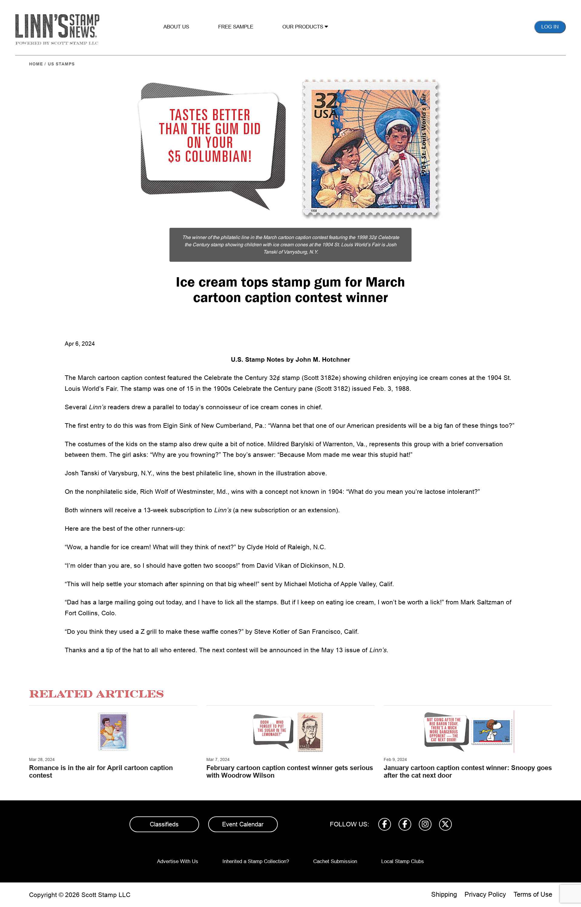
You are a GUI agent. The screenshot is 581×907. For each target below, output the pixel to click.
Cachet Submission (335, 861)
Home (36, 63)
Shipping (444, 894)
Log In (550, 27)
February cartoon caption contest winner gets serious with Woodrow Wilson (289, 771)
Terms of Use (533, 894)
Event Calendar (243, 824)
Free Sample (235, 27)
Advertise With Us (177, 861)
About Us (176, 27)
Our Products (303, 27)
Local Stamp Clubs (402, 861)
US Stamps (61, 63)
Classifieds (164, 824)
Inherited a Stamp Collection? (255, 861)
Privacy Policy (485, 894)
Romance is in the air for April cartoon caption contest (101, 771)
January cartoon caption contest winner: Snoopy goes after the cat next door (468, 771)
